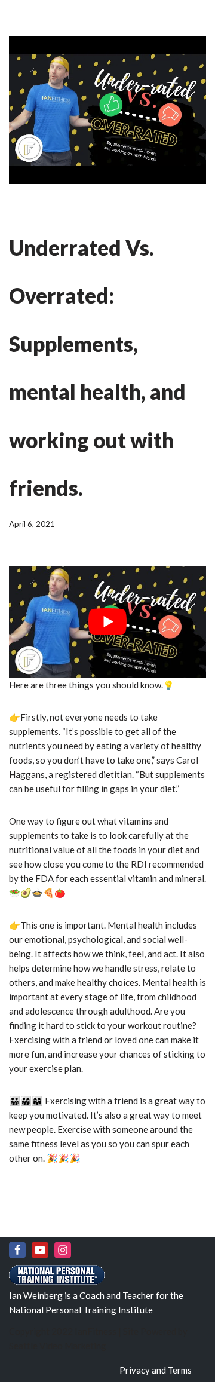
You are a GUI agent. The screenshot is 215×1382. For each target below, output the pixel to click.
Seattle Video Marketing (57, 1345)
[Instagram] (62, 1250)
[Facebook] (17, 1250)
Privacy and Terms (155, 1370)
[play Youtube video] (107, 622)
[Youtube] (40, 1250)
